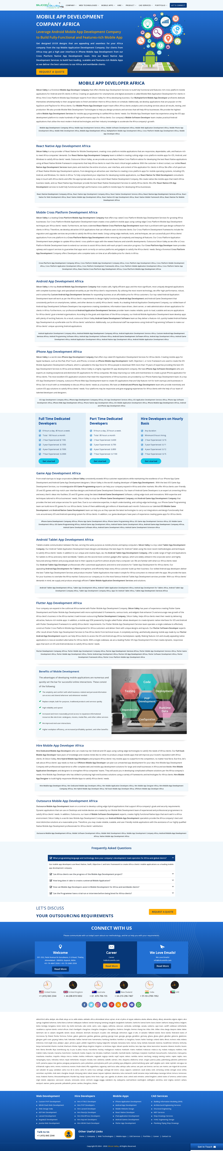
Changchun (86, 1029)
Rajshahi (173, 1063)
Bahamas (52, 1022)
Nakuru (127, 1056)
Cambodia (127, 1026)
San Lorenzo (148, 1066)
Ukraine (120, 1076)
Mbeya (63, 1056)
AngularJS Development (48, 1119)
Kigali (80, 1046)
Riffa (87, 1066)
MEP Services (159, 1112)
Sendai (166, 1070)
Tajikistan (108, 1073)
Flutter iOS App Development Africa (132, 654)
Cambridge (136, 1026)
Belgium (183, 1022)
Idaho (162, 1039)
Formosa (63, 1036)
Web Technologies (105, 1136)
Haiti (65, 1039)
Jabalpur (61, 1043)
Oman (141, 1060)
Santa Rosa (91, 1070)
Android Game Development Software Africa (131, 336)
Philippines (127, 1063)
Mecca (69, 1056)
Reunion (73, 1066)
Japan (78, 1043)
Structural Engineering (162, 1109)
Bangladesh (120, 1022)
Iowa (55, 1043)
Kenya (38, 1046)
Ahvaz (107, 1019)
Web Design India (46, 1109)
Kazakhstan (167, 1043)
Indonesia (39, 1043)
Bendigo (44, 1026)
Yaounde (58, 1083)
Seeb (153, 1070)
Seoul (179, 1070)
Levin (38, 1049)
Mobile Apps (121, 1136)
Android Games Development (127, 1119)
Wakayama (121, 1080)
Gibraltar (167, 1036)
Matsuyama (181, 1053)
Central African (62, 1029)
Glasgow (39, 1039)
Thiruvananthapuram (62, 1076)
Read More (60, 969)
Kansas (133, 1043)
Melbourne (89, 1056)
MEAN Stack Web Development (51, 1105)
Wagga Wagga (99, 1080)
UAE (106, 1076)
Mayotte (56, 1056)
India (178, 1039)
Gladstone (182, 1036)
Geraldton (135, 1036)
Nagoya (105, 1056)
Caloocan (119, 1026)
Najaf (116, 1056)
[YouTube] (125, 1005)
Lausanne (164, 1046)
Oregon (146, 1060)
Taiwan (95, 1073)
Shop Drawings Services (163, 1116)
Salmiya (123, 1066)
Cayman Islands (51, 1029)
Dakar (179, 1029)
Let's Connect (178, 5)
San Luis (156, 1066)
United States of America (166, 1076)
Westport (39, 1083)
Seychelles (48, 1073)
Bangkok (112, 1022)
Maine (132, 1049)
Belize (38, 1026)
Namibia (134, 1056)
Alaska (143, 1019)
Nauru (48, 1060)
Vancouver (60, 1080)
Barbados (128, 1022)
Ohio (120, 1060)
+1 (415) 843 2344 (45, 1135)
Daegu (167, 1029)
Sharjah (71, 1073)
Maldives (179, 1049)
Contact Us (166, 1136)
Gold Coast (47, 1039)
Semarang (160, 1070)
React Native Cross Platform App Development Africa (100, 269)
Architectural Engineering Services (167, 1105)
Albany (155, 1019)
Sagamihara (94, 1066)
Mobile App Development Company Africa (57, 128)
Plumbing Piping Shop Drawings (166, 1123)
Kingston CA (99, 1046)
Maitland (139, 1049)
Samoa (133, 1066)
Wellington (151, 1080)
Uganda (111, 1076)
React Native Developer (125, 1112)
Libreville (49, 1049)
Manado (50, 1053)
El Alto (135, 1033)
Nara (184, 1056)
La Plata (79, 1049)
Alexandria (167, 1019)
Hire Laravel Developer (86, 1109)
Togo (102, 1076)
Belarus (177, 1022)
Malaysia (171, 1049)
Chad (71, 1029)
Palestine (174, 1060)
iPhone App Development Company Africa (86, 400)
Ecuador (103, 1033)
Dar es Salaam (50, 1033)
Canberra (151, 1026)
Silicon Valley (113, 1146)
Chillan (157, 1029)
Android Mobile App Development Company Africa (97, 333)
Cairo (99, 1026)
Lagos (114, 1046)
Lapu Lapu (142, 1046)
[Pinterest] (111, 1005)
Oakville (108, 1060)
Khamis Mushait (57, 1046)
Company (91, 1136)
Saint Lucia (111, 1066)
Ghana (150, 1036)
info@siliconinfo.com (162, 960)
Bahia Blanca (62, 1022)
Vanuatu (68, 1080)
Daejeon (173, 1029)
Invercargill (48, 1043)
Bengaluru (52, 1026)
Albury (161, 1019)
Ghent (161, 1036)
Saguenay (103, 1066)
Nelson (61, 1060)
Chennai (134, 1029)
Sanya (122, 1070)
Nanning (162, 1056)
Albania (149, 1019)
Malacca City (156, 1049)
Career (156, 1136)
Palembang (165, 1060)
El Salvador (143, 1033)
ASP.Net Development (48, 1112)
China (162, 1029)
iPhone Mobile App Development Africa (163, 403)
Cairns (94, 1026)
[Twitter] (91, 1005)
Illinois (167, 1039)
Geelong (104, 1036)
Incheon (173, 1039)
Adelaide (87, 1019)
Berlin (72, 1026)
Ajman (112, 1019)
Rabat (167, 1063)
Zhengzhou (87, 1083)
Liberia (43, 1049)
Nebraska (55, 1060)
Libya (54, 1049)
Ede (108, 1033)
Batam (158, 1022)
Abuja (66, 1019)
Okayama (126, 1060)
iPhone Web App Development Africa (68, 403)
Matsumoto (172, 1053)
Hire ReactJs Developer (86, 1112)
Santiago (100, 1070)
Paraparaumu (75, 1063)
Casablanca (40, 1029)
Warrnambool (131, 1080)
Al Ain (118, 1019)
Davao (73, 1033)
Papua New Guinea (55, 1063)
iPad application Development (127, 1116)
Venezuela (75, 1080)
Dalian (184, 1029)
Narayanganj (41, 1060)
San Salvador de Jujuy (44, 1070)
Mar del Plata (97, 1053)
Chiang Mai (141, 1029)
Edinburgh (114, 1033)
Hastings (150, 1039)
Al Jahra (123, 1019)
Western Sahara (180, 1080)
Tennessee (182, 1073)
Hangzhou (130, 1039)
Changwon (103, 1029)
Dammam (40, 1033)
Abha (47, 1019)
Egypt (130, 1033)
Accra (71, 1019)
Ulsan (126, 1076)
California (111, 1026)
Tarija (147, 1073)
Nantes (168, 1056)
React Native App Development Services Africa (162, 194)
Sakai (117, 1066)
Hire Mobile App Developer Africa (53, 786)
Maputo (89, 1053)
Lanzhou (132, 1046)
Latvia (149, 1046)
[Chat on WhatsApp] (138, 1005)
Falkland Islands (154, 1033)
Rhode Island (80, 1066)
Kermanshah (46, 1046)
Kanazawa (122, 1043)
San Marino (164, 1066)
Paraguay (66, 1063)
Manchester (66, 1053)
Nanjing (155, 1056)
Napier (174, 1056)
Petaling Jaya (118, 1063)
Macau (85, 1049)
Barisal (143, 1022)
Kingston (91, 1046)
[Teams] (132, 1005)
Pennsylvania (99, 1063)
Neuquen (83, 1060)
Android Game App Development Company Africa (164, 524)
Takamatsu (116, 1073)
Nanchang (147, 1056)
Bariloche (136, 1022)
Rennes (58, 1066)
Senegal (173, 1070)
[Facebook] (85, 1005)
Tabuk (90, 1073)
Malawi (164, 1049)
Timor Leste (95, 1076)
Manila (82, 1053)
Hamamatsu (97, 1039)
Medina (81, 1056)
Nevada (89, 1060)
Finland (50, 1036)
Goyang (55, 1039)
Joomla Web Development (49, 1123)
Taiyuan (101, 1073)
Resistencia (65, 1066)
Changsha (94, 1029)
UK (116, 1076)
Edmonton (123, 1033)
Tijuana (88, 1076)
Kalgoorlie (106, 1043)
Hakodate (71, 1039)
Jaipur (67, 1043)
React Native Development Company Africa (54, 194)
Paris (83, 1063)
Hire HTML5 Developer (86, 1101)
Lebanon (171, 1046)
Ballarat (85, 1022)
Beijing (171, 1022)
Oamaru (114, 1060)
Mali (184, 1049)
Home (81, 1136)
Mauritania (40, 1056)
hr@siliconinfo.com (111, 960)
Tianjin (82, 1076)
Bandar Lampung (95, 1022)
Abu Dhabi (59, 1019)
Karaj (139, 1043)
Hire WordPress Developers (88, 1116)
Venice (82, 1080)
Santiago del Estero (111, 1070)
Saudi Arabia (146, 1070)
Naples (179, 1056)
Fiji (46, 1036)
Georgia (122, 1036)
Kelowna (176, 1043)
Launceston (156, 1046)
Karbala (144, 1043)
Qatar (147, 1063)
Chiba (148, 1029)
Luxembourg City (63, 1049)
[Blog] (118, 1005)
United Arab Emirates (136, 1076)
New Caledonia (98, 1060)
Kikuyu (85, 1046)
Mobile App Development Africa (93, 131)
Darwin (66, 1033)
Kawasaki (151, 1043)
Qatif (152, 1063)
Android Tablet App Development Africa (56, 588)
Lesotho (178, 1046)
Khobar (74, 1046)
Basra (153, 1022)
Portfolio (146, 1136)
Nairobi (111, 1056)
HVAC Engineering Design (164, 1119)
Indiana (183, 1039)
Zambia (80, 1083)
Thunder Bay (74, 1076)
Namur (140, 1056)
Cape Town (159, 1026)
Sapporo (128, 1070)
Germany (144, 1036)
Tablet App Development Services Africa (151, 591)
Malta (44, 1053)
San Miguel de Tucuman (177, 1066)
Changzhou (111, 1029)
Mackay (101, 1049)
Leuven (184, 1046)
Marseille (114, 1053)
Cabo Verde (87, 1026)
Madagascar (109, 1049)
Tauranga (162, 1073)
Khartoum (68, 1046)
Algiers (180, 1019)
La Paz (72, 1049)
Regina (47, 1066)
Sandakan (57, 1070)
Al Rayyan (130, 1019)
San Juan (140, 1066)
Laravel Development (47, 1116)
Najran (121, 1056)
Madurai (118, 1049)
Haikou (61, 1039)
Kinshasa (108, 1046)
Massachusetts (161, 1053)
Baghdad (45, 1022)
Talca (122, 1073)
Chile (152, 1029)
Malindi (39, 1053)
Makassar (147, 1049)
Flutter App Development (125, 1123)
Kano (128, 1043)
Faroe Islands (166, 1033)
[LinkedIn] (105, 1005)
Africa (92, 1019)
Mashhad (151, 1053)
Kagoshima (92, 1043)
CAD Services (134, 1136)
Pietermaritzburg (138, 1063)
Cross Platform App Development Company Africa (59, 263)
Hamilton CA (121, 1039)
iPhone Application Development (128, 1101)
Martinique (135, 1053)
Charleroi (119, 1029)
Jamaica (73, 1043)
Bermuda (78, 1026)
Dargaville (60, 1033)
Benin (59, 1026)
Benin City (65, 1026)
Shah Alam (57, 1073)
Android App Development (126, 1105)
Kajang (99, 1043)
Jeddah (84, 1043)
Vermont (89, 1080)
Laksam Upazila (122, 1046)
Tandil (135, 1073)
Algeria (174, 1019)
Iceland (156, 1039)
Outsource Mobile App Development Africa (54, 833)
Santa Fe (83, 1070)
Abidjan (52, 1019)
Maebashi (125, 1049)
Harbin (143, 1039)
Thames (51, 1076)
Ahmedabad (99, 1019)
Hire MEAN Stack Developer (88, 1123)
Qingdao (157, 1063)
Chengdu (127, 1029)
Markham (106, 1053)
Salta (128, 1066)
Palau (158, 1060)
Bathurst (165, 1022)
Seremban (40, 1073)
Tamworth (128, 1073)
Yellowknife (66, 1083)
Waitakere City (110, 1080)
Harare (137, 1039)
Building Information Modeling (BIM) (168, 1101)
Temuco (175, 1073)
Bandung (105, 1022)
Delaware (79, 1033)
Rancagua (180, 1063)
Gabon (75, 1036)
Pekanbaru (89, 1063)
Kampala (114, 1043)
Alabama (137, 1019)
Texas (38, 1076)
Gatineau (97, 1036)
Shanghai (64, 1073)
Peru (111, 1063)
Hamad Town (87, 1039)
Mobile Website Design (124, 1109)
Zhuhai (94, 1083)
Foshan (69, 1036)
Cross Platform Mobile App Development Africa (142, 269)
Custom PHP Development (50, 1101)
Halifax (78, 1039)
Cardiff (166, 1026)
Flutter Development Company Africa (51, 651)
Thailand (44, 1076)
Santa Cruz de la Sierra (70, 1070)
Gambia (90, 1036)
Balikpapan (78, 1022)
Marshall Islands (125, 1053)
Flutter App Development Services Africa (122, 651)
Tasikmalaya (153, 1073)
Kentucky (183, 1043)
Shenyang (78, 1073)
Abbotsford (40, 1019)
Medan (75, 1056)
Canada (144, 1026)
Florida (56, 1036)
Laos (137, 1046)
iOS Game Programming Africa (67, 524)
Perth (106, 1063)
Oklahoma (134, 1060)
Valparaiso (51, 1080)
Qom (163, 1063)
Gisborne (175, 1036)
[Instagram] (98, 1005)
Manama (57, 1053)
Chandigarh (77, 1029)
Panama (44, 1063)
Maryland (143, 1053)
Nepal (67, 1060)
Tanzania (141, 1073)
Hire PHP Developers (86, 1105)
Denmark (87, 1033)
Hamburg (105, 1039)
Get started (49, 461)
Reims (52, 1066)
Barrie (148, 1022)
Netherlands (74, 1060)
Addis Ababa (78, 1019)
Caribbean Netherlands (178, 1026)
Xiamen (46, 1083)
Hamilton (113, 1039)
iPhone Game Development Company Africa (59, 521)
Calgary (104, 1026)
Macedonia (93, 1049)
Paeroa (153, 1060)
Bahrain (70, 1022)
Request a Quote (51, 71)
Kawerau (159, 1043)
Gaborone (82, 1036)
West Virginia (168, 1080)
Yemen (73, 1083)
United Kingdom (151, 1076)
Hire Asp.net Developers (87, 1119)
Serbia (184, 1070)
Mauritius (48, 1056)
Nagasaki (97, 1056)
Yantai (52, 1083)
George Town (113, 1036)
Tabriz (85, 1073)
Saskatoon (136, 1070)
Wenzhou (159, 1080)
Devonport (95, 1033)
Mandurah (75, 1053)
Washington (141, 1080)
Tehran (169, 1073)
